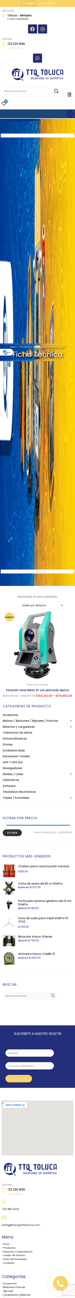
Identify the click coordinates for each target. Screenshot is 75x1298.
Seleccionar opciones (37, 703)
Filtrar (12, 832)
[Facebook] (32, 29)
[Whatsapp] (37, 58)
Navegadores (12, 768)
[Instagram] (42, 29)
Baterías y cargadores (19, 727)
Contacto (8, 1263)
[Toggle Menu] (70, 113)
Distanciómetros (15, 739)
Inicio (14, 346)
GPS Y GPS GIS (13, 762)
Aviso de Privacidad (15, 1259)
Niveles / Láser (13, 774)
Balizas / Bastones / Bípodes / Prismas (30, 721)
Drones (8, 744)
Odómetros (11, 780)
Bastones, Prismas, (14, 1287)
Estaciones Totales (16, 756)
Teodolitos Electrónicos (19, 792)
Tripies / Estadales (16, 798)
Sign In (30, 3)
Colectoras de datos (17, 733)
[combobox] (42, 605)
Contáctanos (14, 47)
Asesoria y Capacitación (17, 1251)
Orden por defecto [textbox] (34, 605)
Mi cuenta (48, 3)
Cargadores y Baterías (16, 1295)
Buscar (54, 91)
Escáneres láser (14, 750)
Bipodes (7, 1291)
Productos (9, 1248)
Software (9, 786)
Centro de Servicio (14, 1255)
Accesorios (10, 715)
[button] (67, 615)
